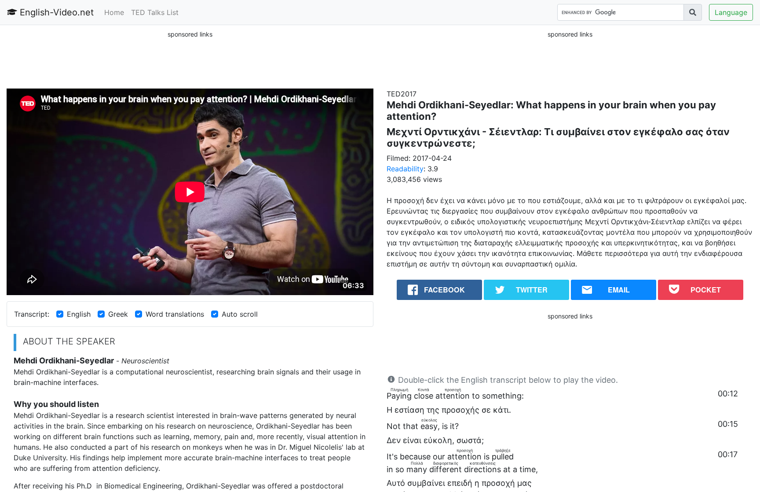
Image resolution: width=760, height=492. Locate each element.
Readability (405, 168)
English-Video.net (55, 12)
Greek (118, 314)
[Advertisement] (190, 59)
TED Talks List (155, 12)
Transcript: (31, 314)
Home (114, 12)
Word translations (175, 314)
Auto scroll (240, 314)
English (79, 314)
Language (731, 12)
